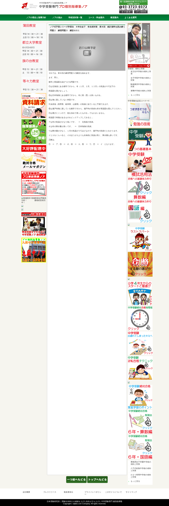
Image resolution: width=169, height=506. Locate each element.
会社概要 (26, 492)
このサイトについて (113, 492)
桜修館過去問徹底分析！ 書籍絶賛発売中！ (33, 200)
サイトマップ (131, 492)
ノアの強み (57, 17)
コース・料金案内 (96, 17)
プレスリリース (49, 492)
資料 (122, 11)
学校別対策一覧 (75, 17)
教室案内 (114, 17)
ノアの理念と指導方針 (36, 17)
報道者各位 (68, 492)
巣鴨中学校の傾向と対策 (141, 91)
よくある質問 (130, 17)
